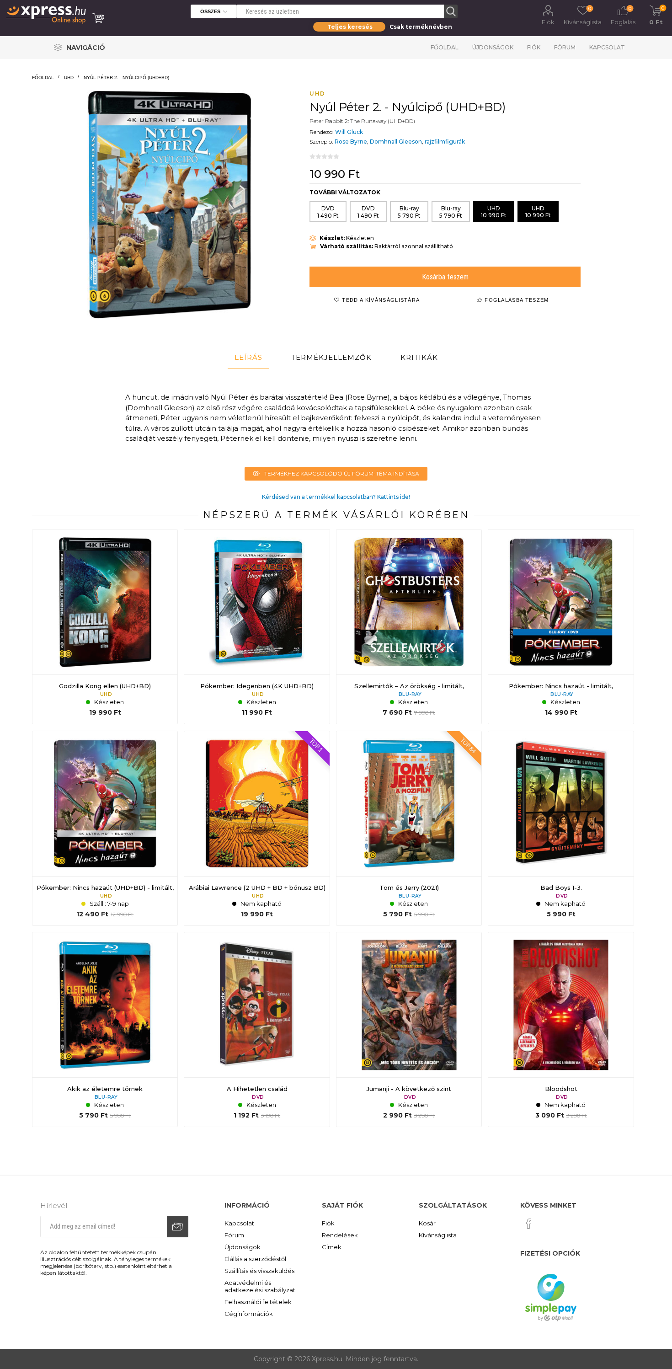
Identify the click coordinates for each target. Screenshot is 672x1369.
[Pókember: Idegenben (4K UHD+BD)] (256, 626)
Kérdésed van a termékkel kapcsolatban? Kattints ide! (336, 496)
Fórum (565, 47)
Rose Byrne (351, 141)
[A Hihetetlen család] (256, 1029)
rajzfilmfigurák (445, 141)
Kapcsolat (607, 47)
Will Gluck (349, 131)
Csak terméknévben (420, 26)
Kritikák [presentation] (419, 357)
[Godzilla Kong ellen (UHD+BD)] (104, 626)
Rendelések (340, 1235)
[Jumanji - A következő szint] (408, 1029)
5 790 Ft (409, 212)
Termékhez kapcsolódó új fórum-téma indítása (341, 473)
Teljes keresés (350, 26)
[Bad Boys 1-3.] (560, 828)
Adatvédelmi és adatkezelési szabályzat (259, 1286)
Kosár (427, 1223)
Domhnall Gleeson (396, 141)
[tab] (248, 357)
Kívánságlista (438, 1235)
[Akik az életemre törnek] (104, 1029)
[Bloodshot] (560, 1029)
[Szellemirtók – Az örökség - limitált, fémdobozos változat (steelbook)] (408, 626)
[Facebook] (529, 1223)
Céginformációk (248, 1313)
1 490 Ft (328, 212)
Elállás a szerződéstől (255, 1258)
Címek (331, 1247)
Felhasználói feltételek (258, 1301)
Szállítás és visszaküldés (259, 1270)
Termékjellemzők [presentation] (331, 357)
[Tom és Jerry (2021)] (408, 828)
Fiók (548, 22)
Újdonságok (492, 47)
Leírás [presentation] (248, 357)
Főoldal (445, 47)
